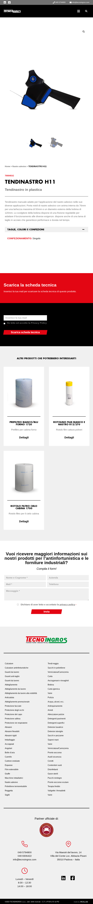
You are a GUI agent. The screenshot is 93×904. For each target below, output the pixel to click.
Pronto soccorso (55, 753)
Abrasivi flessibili (12, 731)
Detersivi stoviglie (55, 731)
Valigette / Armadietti (56, 791)
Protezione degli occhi (14, 710)
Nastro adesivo (19, 166)
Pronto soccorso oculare (58, 782)
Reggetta (9, 791)
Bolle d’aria (10, 753)
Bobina (51, 685)
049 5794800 (25, 852)
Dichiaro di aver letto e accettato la (48, 604)
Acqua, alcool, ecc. (56, 702)
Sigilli (7, 795)
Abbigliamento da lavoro (15, 689)
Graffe (7, 774)
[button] (86, 11)
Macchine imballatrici (14, 778)
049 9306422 (25, 856)
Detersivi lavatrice (55, 727)
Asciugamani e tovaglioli (58, 681)
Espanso (8, 765)
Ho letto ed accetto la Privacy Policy (27, 324)
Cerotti (50, 761)
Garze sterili (53, 774)
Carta (50, 676)
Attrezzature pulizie (56, 714)
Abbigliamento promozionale (17, 702)
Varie (50, 693)
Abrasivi (8, 727)
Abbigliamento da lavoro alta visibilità (21, 693)
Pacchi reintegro (55, 778)
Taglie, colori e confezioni (25, 229)
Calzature (9, 663)
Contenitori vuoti (55, 765)
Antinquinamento (55, 706)
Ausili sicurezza (54, 757)
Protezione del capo (13, 714)
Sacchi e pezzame (56, 735)
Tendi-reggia (53, 663)
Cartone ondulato (12, 761)
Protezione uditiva (12, 719)
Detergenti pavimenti (57, 719)
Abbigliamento (11, 685)
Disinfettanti (53, 769)
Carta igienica (54, 689)
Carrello (8, 757)
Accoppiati (9, 744)
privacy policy (67, 604)
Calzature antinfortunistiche (16, 668)
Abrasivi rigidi (11, 735)
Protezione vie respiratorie (16, 723)
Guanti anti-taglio (12, 676)
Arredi (50, 710)
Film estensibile (11, 769)
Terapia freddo (54, 786)
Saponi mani (53, 740)
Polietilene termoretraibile (16, 786)
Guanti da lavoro (12, 672)
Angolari (8, 748)
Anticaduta (9, 697)
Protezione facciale (13, 706)
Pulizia (51, 697)
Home (7, 166)
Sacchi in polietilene (56, 668)
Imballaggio (10, 740)
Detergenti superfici (56, 723)
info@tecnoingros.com (24, 859)
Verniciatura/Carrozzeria (58, 672)
